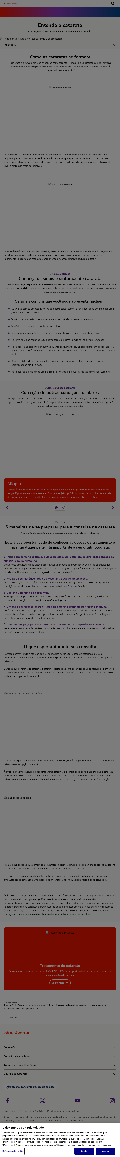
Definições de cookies (13, 1151)
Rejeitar (84, 1151)
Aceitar (105, 1151)
